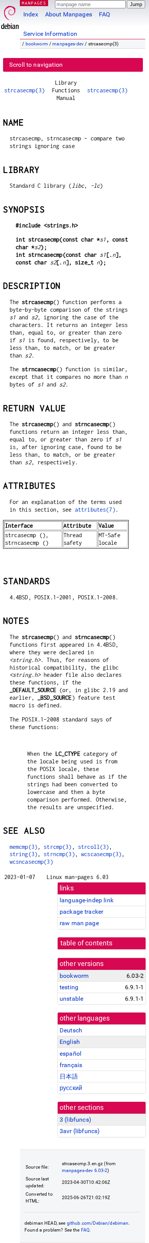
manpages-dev (68, 44)
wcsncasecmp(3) (31, 861)
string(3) (23, 854)
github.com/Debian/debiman (98, 1223)
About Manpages (68, 14)
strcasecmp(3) (24, 90)
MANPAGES (34, 2)
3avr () (80, 1131)
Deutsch (71, 1030)
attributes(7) (95, 509)
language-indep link (86, 900)
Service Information (50, 33)
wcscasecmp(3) (101, 854)
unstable (71, 998)
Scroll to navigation (36, 64)
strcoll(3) (93, 847)
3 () (75, 1119)
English (70, 1041)
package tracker (81, 911)
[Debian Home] (9, 15)
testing (69, 987)
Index (30, 14)
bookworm (37, 44)
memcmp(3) (23, 847)
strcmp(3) (57, 847)
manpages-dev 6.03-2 (85, 1170)
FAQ (104, 14)
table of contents (86, 943)
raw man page (79, 923)
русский (71, 1088)
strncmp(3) (59, 854)
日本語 (69, 1076)
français (71, 1065)
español (70, 1053)
